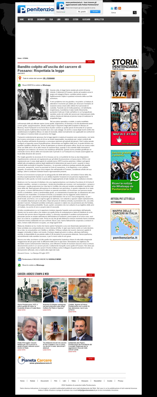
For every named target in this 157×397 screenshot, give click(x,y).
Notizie (30, 20)
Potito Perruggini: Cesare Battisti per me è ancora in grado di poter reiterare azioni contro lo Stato (28, 345)
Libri (58, 20)
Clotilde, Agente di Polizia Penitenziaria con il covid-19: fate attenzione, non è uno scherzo (79, 307)
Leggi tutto (21, 310)
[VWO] (65, 12)
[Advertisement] (78, 39)
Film (51, 20)
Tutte (90, 358)
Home (22, 20)
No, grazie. (82, 11)
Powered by (60, 12)
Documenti (41, 20)
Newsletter (99, 20)
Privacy (120, 381)
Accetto (95, 11)
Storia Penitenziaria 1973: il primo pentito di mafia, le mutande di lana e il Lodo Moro (29, 306)
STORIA (25, 58)
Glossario (86, 20)
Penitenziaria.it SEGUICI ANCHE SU (41, 259)
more (90, 275)
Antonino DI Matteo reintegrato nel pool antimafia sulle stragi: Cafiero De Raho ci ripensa (54, 306)
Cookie (109, 381)
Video (67, 20)
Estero (75, 20)
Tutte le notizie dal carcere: (39, 78)
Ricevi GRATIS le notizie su (36, 85)
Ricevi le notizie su (32, 265)
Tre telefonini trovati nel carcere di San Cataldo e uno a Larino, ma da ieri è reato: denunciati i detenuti (54, 345)
